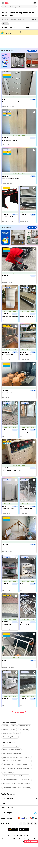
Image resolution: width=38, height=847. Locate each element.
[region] (19, 60)
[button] (2, 3)
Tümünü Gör (32, 50)
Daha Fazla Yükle (19, 712)
